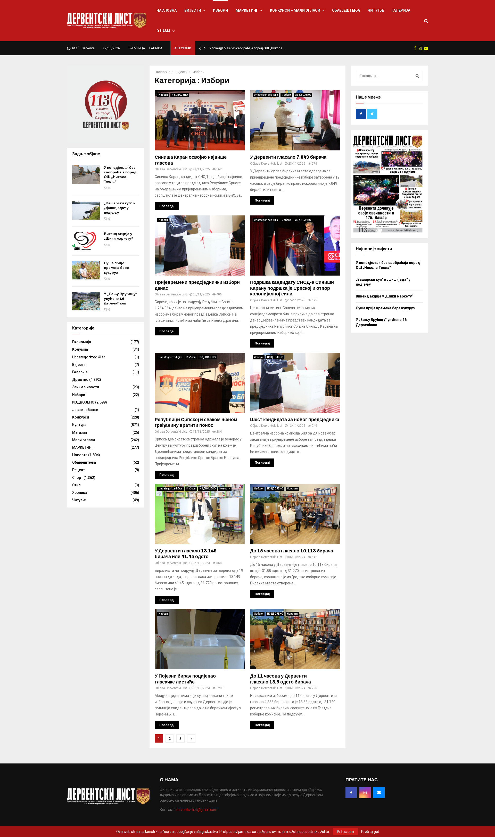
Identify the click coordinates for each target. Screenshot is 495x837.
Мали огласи (83, 440)
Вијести (192, 10)
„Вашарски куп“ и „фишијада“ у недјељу (120, 208)
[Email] (379, 792)
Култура (79, 425)
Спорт (77, 478)
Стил (76, 485)
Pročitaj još (370, 831)
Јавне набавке (85, 410)
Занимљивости (85, 387)
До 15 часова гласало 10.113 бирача (291, 551)
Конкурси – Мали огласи (295, 10)
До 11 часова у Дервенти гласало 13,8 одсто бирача (280, 679)
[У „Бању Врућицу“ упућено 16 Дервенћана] (86, 301)
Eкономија (81, 342)
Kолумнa (80, 349)
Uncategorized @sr (88, 357)
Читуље (376, 10)
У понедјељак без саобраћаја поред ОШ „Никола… (247, 48)
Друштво (80, 379)
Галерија (401, 10)
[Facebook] (351, 792)
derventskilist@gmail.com (196, 810)
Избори (220, 10)
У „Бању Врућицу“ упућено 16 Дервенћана (120, 298)
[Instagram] (365, 792)
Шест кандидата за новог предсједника (294, 419)
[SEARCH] (417, 76)
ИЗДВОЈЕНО (180, 94)
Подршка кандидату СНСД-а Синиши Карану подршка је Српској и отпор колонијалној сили (292, 288)
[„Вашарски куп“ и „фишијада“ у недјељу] (86, 210)
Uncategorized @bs (266, 94)
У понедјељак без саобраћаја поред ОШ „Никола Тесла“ (120, 174)
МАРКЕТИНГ (247, 10)
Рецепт (78, 470)
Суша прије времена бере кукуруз (116, 268)
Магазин (79, 432)
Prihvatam (345, 832)
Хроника (79, 492)
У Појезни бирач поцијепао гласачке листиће (185, 679)
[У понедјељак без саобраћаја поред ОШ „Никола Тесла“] (86, 174)
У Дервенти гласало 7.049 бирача (288, 157)
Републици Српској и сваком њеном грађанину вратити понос (196, 422)
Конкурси (80, 417)
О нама (163, 31)
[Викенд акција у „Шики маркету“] (86, 241)
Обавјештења (346, 10)
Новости (224, 488)
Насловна (166, 10)
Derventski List (176, 169)
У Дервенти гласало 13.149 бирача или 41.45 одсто (186, 554)
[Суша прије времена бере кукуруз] (86, 270)
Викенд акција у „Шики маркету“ (118, 236)
